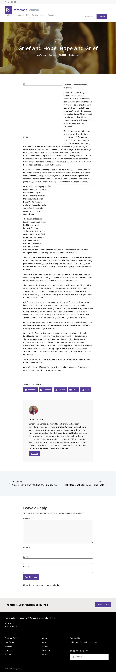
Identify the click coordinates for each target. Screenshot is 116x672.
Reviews (35, 15)
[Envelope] (15, 2)
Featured (20, 15)
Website (26, 566)
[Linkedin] (74, 651)
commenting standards (49, 585)
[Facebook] (5, 2)
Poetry (43, 15)
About (9, 15)
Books (31, 18)
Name (26, 548)
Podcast (51, 15)
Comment (28, 518)
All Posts (34, 454)
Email (26, 557)
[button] (109, 17)
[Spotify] (12, 2)
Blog (28, 15)
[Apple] (9, 2)
